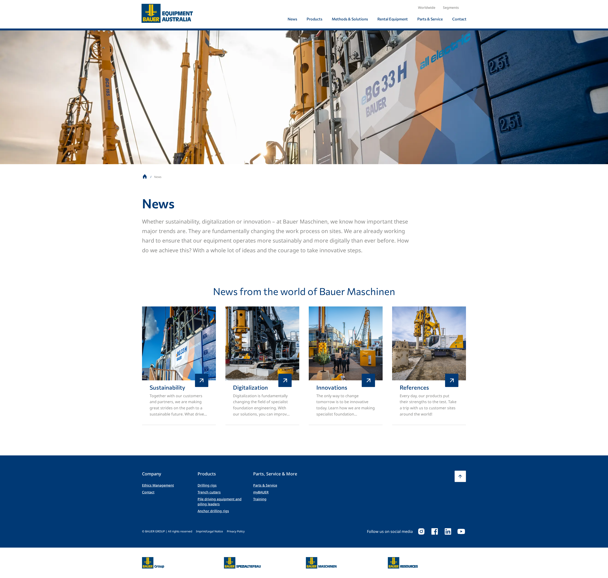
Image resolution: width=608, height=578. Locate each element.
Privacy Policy (236, 531)
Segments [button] (451, 7)
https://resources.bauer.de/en (403, 560)
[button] (460, 476)
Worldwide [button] (426, 7)
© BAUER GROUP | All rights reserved (167, 531)
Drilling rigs (207, 485)
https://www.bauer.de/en (153, 560)
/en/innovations (346, 365)
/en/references (429, 365)
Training (259, 499)
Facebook (434, 531)
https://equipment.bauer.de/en (321, 560)
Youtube (461, 531)
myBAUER (261, 492)
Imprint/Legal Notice (209, 531)
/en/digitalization (262, 365)
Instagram (421, 531)
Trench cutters (209, 492)
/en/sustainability (179, 365)
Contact (148, 492)
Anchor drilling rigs (213, 511)
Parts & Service (265, 485)
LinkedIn (448, 531)
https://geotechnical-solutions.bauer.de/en (242, 562)
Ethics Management (158, 485)
